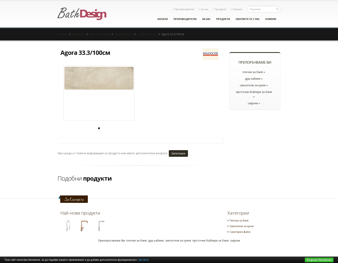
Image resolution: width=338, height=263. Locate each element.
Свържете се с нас (248, 19)
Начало (162, 19)
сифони (235, 240)
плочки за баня (136, 240)
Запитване (178, 153)
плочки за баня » (254, 72)
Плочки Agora (123, 34)
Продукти (220, 9)
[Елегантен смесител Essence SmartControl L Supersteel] (100, 226)
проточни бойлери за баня (210, 240)
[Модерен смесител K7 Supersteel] (68, 226)
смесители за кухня (178, 240)
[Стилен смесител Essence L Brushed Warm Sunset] (84, 226)
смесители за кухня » (254, 85)
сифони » (254, 103)
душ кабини (156, 240)
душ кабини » (253, 78)
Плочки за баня (99, 34)
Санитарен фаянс (240, 232)
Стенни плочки (147, 34)
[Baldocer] (210, 54)
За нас (204, 9)
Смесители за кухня (242, 226)
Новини (237, 9)
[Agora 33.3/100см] (99, 93)
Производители (184, 9)
